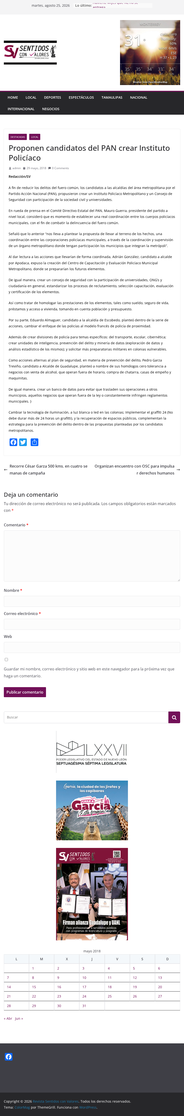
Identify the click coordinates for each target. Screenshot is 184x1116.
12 (135, 977)
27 (160, 996)
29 (34, 1005)
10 (84, 977)
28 (9, 1005)
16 (59, 987)
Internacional (21, 109)
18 (110, 987)
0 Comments (60, 168)
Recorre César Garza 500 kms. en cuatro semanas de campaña (48, 470)
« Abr (8, 1018)
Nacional (138, 97)
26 (135, 996)
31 (84, 1005)
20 (160, 987)
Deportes (52, 97)
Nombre (13, 590)
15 (34, 987)
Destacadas (18, 137)
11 (110, 977)
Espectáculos (81, 97)
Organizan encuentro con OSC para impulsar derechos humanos (134, 470)
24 (84, 996)
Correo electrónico (22, 613)
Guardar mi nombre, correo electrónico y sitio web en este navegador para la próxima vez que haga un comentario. (89, 672)
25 (110, 996)
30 (59, 1005)
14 (9, 987)
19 (135, 987)
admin (16, 168)
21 (9, 996)
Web (8, 636)
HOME (13, 97)
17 (84, 987)
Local (31, 97)
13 (160, 977)
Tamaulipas (112, 97)
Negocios (50, 109)
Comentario (16, 525)
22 (34, 996)
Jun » (19, 1018)
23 (59, 996)
